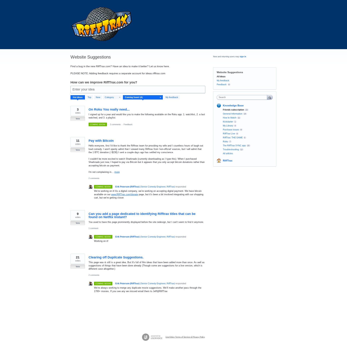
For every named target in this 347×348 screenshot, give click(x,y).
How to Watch (229, 117)
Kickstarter (228, 121)
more (117, 172)
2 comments (115, 124)
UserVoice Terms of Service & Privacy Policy (185, 337)
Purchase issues (231, 129)
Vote (78, 119)
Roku (225, 141)
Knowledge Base (233, 105)
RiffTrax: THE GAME (233, 137)
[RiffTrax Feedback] (102, 25)
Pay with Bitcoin (101, 140)
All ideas (221, 76)
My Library (228, 125)
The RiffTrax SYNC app (234, 145)
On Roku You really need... (109, 109)
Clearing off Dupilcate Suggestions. (116, 257)
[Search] (270, 97)
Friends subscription (233, 110)
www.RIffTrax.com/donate (124, 194)
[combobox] (243, 97)
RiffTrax (227, 160)
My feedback (172, 97)
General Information (232, 114)
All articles (228, 153)
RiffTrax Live (229, 133)
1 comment (93, 228)
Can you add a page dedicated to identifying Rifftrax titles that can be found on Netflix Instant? (142, 215)
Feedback (128, 124)
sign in (243, 56)
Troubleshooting (231, 149)
